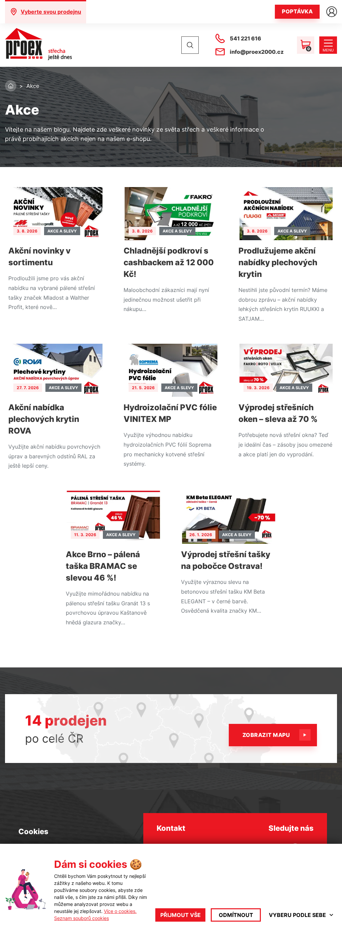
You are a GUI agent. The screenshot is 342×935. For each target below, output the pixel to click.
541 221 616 (245, 38)
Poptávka (297, 11)
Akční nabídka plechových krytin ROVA (43, 419)
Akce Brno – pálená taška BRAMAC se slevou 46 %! (103, 566)
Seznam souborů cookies (81, 918)
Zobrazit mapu (266, 735)
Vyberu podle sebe (297, 915)
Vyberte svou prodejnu (51, 11)
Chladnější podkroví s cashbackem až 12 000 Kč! (169, 262)
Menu (328, 50)
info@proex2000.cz (257, 51)
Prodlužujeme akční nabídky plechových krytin (277, 262)
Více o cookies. (120, 911)
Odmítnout (236, 915)
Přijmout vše (180, 915)
